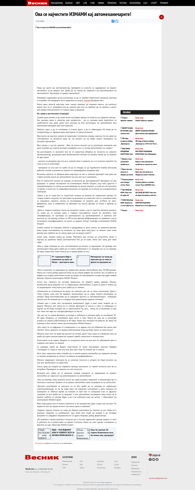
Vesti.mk (36, 472)
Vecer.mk (28, 472)
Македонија (57, 3)
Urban (101, 3)
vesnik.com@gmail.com (158, 478)
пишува (87, 100)
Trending (111, 3)
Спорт (154, 3)
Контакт (134, 465)
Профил (164, 3)
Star (92, 3)
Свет (78, 3)
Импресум (135, 468)
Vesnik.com (29, 469)
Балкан (69, 3)
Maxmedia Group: (46, 469)
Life (85, 3)
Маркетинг (135, 462)
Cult (145, 3)
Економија (135, 3)
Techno (123, 3)
